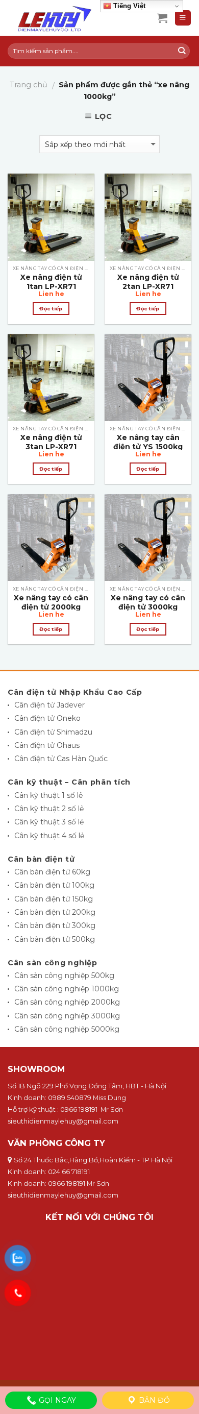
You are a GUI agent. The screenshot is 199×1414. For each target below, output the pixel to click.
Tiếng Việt (128, 6)
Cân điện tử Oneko (47, 718)
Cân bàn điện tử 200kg (54, 912)
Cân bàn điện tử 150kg (53, 899)
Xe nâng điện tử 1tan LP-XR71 (51, 282)
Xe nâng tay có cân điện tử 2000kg (51, 602)
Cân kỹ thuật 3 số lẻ (49, 821)
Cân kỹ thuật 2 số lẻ (49, 808)
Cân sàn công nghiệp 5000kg (66, 1029)
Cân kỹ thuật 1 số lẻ (48, 795)
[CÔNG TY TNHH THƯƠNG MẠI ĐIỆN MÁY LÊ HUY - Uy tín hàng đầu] (75, 18)
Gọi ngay (56, 1400)
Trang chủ (28, 84)
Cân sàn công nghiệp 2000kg (67, 1002)
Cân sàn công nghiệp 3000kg (67, 1015)
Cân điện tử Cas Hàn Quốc (61, 758)
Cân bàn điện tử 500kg (54, 939)
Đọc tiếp (50, 308)
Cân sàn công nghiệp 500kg (64, 975)
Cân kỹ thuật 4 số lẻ (49, 835)
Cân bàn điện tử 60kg (52, 871)
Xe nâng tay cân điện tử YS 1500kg (148, 442)
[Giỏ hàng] (162, 18)
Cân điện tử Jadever (49, 705)
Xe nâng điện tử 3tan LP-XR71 (51, 442)
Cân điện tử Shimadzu (53, 732)
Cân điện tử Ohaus (47, 745)
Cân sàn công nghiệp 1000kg (66, 988)
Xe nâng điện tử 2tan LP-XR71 (148, 282)
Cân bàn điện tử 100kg (54, 885)
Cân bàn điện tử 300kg (54, 925)
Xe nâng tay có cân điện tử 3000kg (148, 602)
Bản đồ (153, 1400)
